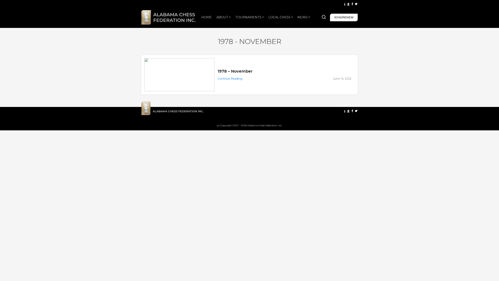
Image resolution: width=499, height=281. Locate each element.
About (222, 17)
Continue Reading (230, 78)
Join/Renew (344, 17)
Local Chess (279, 17)
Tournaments (248, 17)
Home (206, 17)
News (302, 17)
